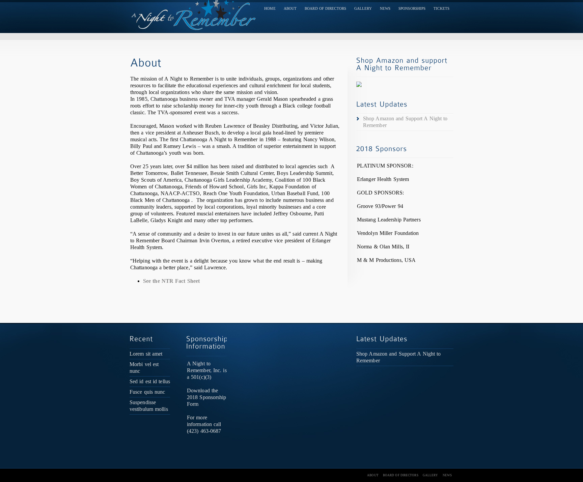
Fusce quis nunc (147, 392)
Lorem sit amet (146, 354)
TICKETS (441, 8)
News (385, 8)
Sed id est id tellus (150, 381)
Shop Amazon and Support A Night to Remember (405, 122)
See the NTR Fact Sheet (171, 281)
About (290, 8)
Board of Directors (325, 8)
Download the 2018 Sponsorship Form (206, 397)
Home (269, 8)
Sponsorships (411, 8)
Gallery (363, 8)
